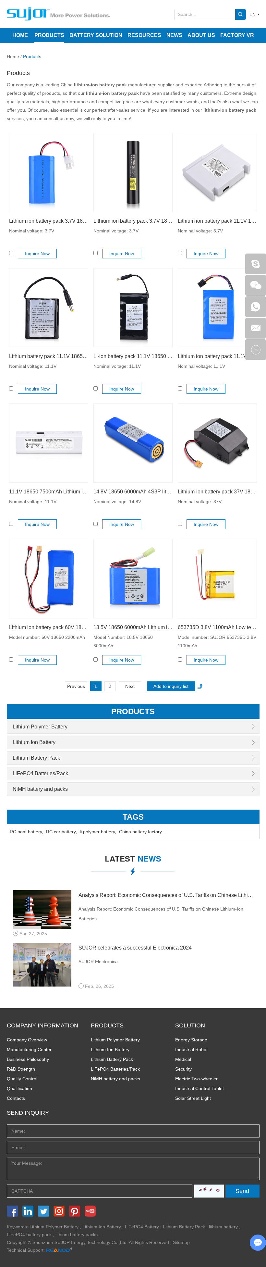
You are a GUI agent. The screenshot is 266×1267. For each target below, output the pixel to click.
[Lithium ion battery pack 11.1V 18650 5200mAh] (217, 307)
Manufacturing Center (29, 1049)
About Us (201, 35)
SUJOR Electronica (98, 961)
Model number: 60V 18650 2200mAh (47, 637)
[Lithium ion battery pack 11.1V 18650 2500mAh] (217, 172)
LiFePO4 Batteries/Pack (40, 773)
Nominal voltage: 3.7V (31, 230)
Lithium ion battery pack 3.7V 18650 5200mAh (48, 221)
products (133, 711)
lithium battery (223, 1226)
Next (130, 686)
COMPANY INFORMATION (42, 1025)
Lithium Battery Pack (36, 758)
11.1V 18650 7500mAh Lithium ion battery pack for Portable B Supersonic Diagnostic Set (48, 491)
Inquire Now (37, 253)
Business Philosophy (28, 1059)
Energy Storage (191, 1039)
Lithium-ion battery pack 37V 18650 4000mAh (217, 491)
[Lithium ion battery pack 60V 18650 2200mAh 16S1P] (48, 578)
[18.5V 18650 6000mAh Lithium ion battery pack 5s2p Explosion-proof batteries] (133, 578)
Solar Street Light (193, 1098)
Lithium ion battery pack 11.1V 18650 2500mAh (217, 221)
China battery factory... (142, 831)
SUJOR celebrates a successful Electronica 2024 (135, 947)
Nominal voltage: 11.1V (32, 366)
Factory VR (237, 35)
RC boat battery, (26, 831)
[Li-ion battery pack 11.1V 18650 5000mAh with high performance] (133, 307)
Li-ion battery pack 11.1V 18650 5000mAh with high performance (133, 356)
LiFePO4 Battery (142, 1226)
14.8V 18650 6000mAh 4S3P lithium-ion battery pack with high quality (133, 491)
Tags (133, 817)
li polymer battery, (98, 831)
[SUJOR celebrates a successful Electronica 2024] (42, 965)
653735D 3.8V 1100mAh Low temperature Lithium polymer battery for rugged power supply (217, 627)
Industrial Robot (191, 1049)
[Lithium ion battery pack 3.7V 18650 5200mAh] (48, 172)
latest (133, 860)
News (174, 35)
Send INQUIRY (28, 1113)
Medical (183, 1059)
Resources (144, 35)
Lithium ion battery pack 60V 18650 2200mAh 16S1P (48, 627)
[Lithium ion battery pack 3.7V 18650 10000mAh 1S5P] (133, 172)
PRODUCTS (107, 1025)
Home (20, 35)
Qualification (19, 1088)
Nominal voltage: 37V (200, 501)
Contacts (16, 1098)
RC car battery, (61, 831)
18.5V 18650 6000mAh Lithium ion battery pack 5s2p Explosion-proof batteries (133, 627)
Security (183, 1069)
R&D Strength (21, 1069)
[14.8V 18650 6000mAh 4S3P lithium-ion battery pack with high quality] (133, 443)
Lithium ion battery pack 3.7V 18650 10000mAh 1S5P (133, 221)
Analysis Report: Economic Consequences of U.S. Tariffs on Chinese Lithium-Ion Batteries (166, 895)
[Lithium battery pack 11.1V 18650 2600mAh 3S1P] (48, 307)
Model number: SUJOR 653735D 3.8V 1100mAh (217, 641)
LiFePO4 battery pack (29, 1234)
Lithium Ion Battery (34, 742)
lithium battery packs (76, 1234)
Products (49, 35)
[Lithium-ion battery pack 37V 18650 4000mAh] (217, 443)
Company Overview (27, 1039)
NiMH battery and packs (40, 789)
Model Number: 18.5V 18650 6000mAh (123, 641)
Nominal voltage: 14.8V (117, 501)
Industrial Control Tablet (199, 1088)
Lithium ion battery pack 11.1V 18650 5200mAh (217, 356)
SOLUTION (190, 1025)
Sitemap (181, 1242)
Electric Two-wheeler (196, 1078)
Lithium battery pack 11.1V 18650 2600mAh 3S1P (48, 356)
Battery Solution (95, 35)
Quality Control (22, 1078)
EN (252, 14)
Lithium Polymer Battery (40, 726)
